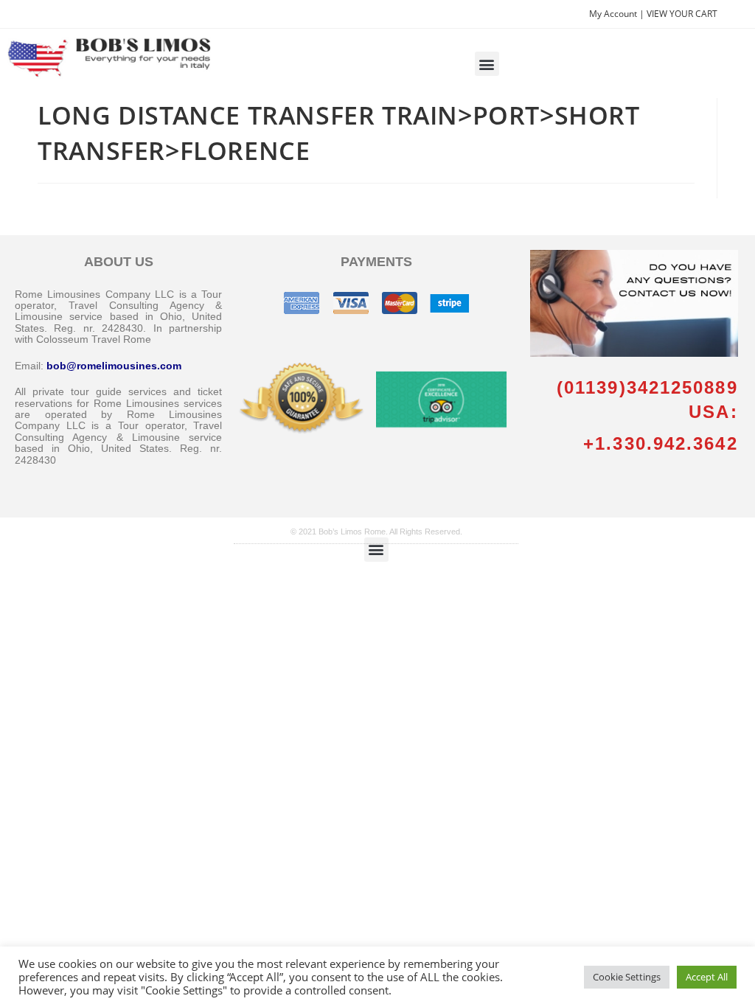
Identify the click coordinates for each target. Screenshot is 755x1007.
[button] (487, 64)
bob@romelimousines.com (113, 366)
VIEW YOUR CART (682, 13)
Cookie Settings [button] (627, 976)
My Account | (618, 13)
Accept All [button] (707, 976)
